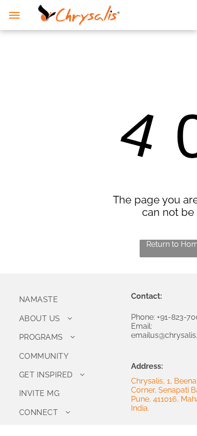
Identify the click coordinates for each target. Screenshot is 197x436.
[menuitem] (71, 299)
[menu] (14, 15)
